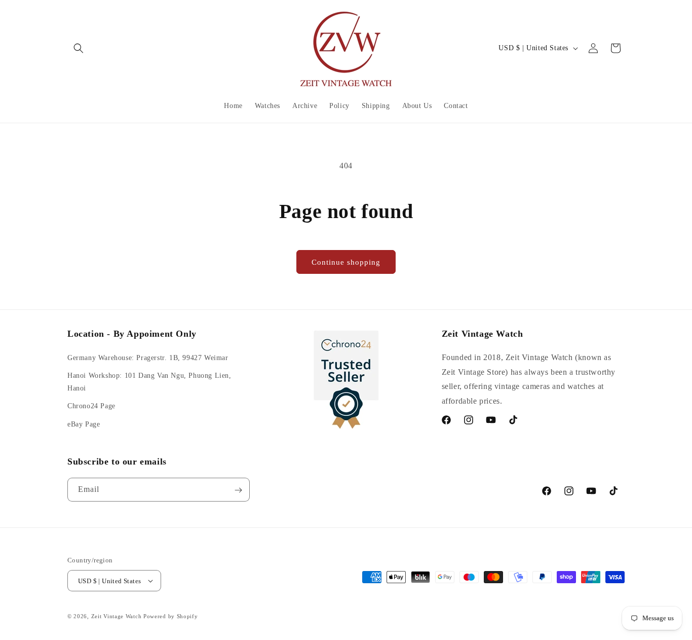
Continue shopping (346, 262)
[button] (78, 48)
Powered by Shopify (170, 616)
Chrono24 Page (91, 406)
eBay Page (83, 424)
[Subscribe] (238, 490)
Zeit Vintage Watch (116, 616)
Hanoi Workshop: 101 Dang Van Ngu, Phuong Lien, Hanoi (149, 382)
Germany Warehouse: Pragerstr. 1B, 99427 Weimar (147, 358)
